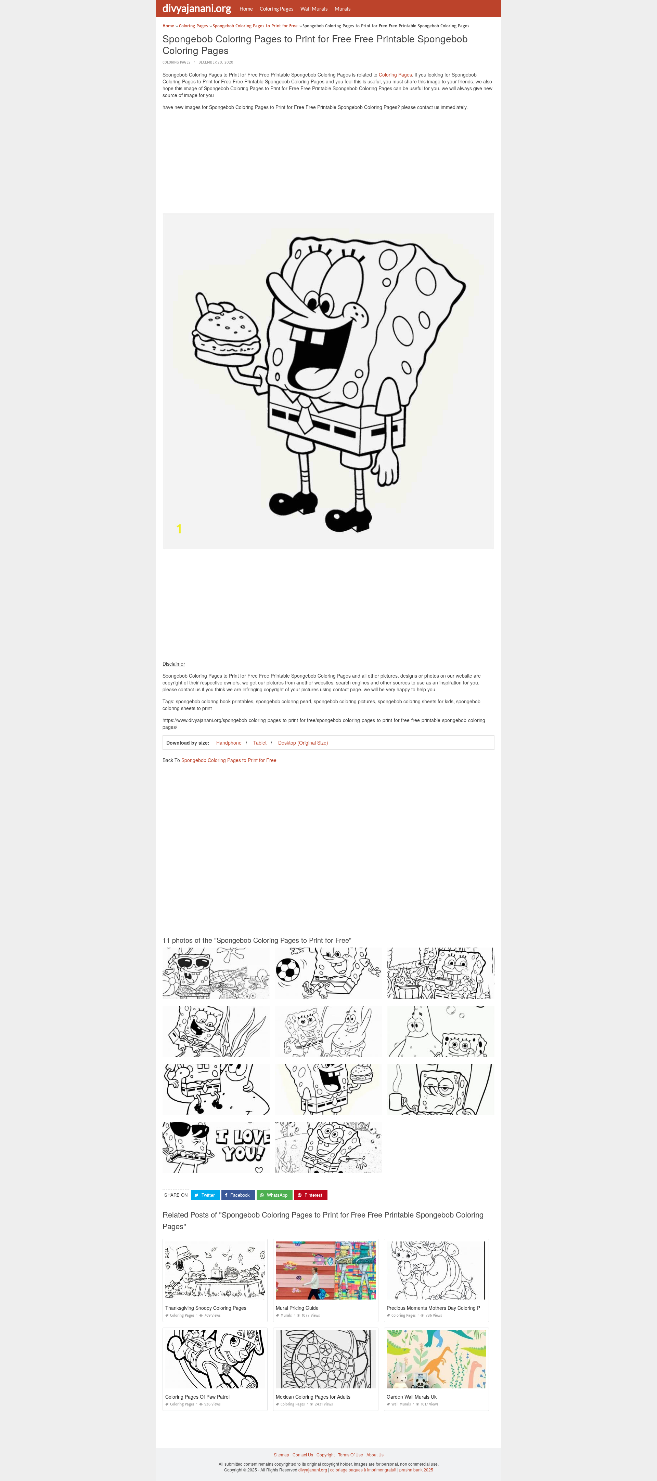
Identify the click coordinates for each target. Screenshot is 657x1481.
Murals (343, 8)
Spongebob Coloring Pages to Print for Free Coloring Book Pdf (335, 992)
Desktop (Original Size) (303, 742)
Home (246, 8)
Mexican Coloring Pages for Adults (313, 1396)
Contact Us (303, 1454)
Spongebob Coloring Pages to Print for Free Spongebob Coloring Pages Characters (242, 1109)
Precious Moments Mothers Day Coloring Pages (439, 1307)
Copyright (326, 1454)
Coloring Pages (277, 8)
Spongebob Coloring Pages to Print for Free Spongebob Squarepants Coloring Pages (469, 992)
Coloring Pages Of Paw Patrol (197, 1396)
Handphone (229, 742)
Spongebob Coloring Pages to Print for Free (228, 760)
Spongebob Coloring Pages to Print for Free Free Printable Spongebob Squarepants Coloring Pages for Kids (265, 1051)
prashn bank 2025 (416, 1469)
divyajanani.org (197, 8)
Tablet (260, 742)
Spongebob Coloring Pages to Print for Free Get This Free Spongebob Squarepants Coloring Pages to (259, 992)
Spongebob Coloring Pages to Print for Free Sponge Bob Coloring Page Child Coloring (358, 1109)
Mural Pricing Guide (297, 1307)
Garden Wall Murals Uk (412, 1396)
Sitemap (281, 1454)
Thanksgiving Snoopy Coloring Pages (205, 1307)
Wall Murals (314, 8)
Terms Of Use (350, 1454)
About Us (375, 1454)
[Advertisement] (328, 163)
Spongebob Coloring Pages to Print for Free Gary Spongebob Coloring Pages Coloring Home (476, 1109)
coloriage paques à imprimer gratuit (363, 1469)
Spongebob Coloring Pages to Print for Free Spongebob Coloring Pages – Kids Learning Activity (366, 1051)
